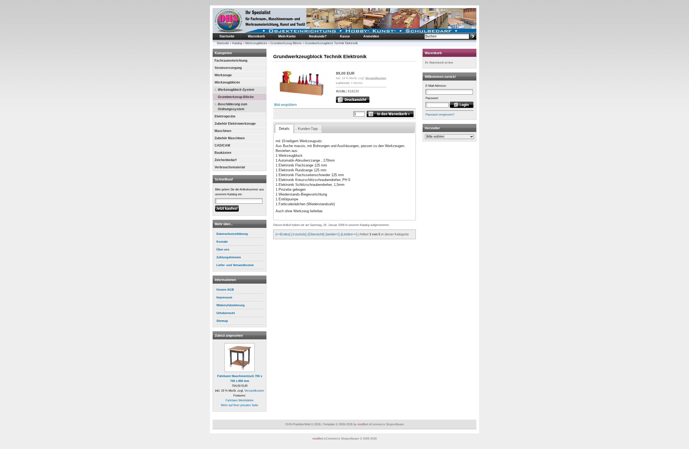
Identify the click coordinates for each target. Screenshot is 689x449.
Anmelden (371, 36)
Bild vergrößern (285, 105)
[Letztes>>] (349, 234)
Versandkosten (254, 390)
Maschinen (223, 131)
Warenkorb (256, 36)
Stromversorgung (228, 68)
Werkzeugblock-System (236, 90)
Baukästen (223, 153)
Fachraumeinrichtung (231, 60)
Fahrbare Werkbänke (240, 400)
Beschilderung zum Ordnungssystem (232, 106)
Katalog (237, 43)
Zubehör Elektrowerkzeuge (235, 124)
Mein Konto (287, 36)
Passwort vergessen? (440, 114)
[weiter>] (332, 234)
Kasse (345, 36)
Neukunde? (317, 36)
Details (284, 129)
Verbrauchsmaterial (230, 167)
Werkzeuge (223, 75)
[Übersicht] (316, 234)
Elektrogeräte (225, 116)
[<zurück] (299, 234)
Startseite (226, 36)
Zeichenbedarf (226, 160)
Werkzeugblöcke (256, 43)
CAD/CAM (222, 145)
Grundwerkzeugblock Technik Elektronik (331, 43)
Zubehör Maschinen (230, 138)
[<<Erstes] (283, 234)
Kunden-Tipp (308, 129)
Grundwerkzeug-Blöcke (286, 43)
